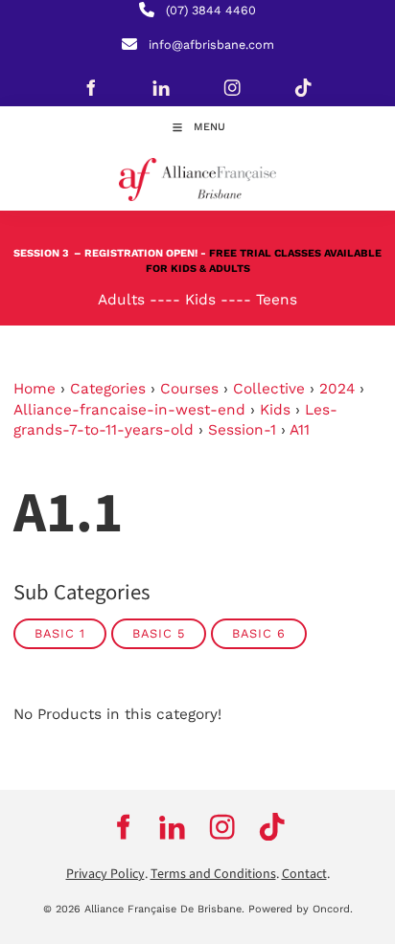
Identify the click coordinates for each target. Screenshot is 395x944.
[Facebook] (90, 87)
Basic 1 (60, 633)
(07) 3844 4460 (211, 10)
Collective (269, 388)
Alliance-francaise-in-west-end (129, 409)
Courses (189, 388)
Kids (275, 409)
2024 (337, 388)
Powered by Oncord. (300, 909)
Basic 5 (158, 633)
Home (34, 388)
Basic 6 (259, 633)
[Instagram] (232, 87)
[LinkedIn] (161, 87)
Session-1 (242, 429)
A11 (300, 429)
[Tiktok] (302, 87)
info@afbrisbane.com (211, 44)
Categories (108, 388)
